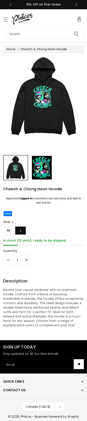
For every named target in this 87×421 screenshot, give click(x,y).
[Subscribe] (79, 364)
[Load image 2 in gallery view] (41, 167)
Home (10, 49)
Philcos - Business (34, 416)
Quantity (10, 251)
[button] (7, 19)
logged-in (26, 198)
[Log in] (79, 19)
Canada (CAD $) (38, 407)
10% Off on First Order (43, 4)
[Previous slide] (10, 4)
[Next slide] (76, 4)
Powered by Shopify (64, 416)
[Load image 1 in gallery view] (16, 167)
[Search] (76, 34)
